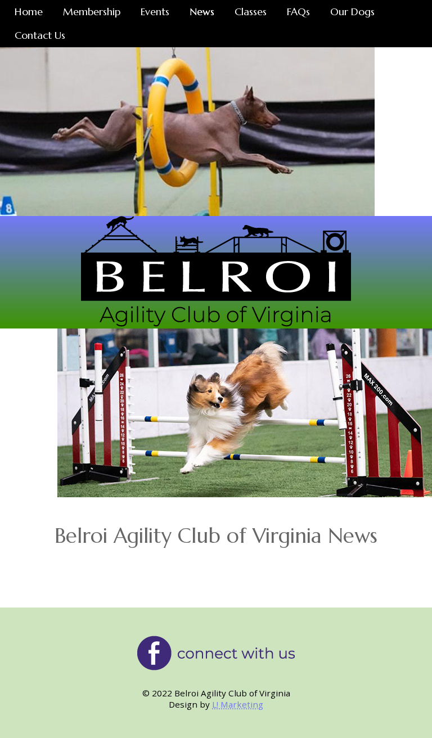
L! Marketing (237, 704)
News (202, 11)
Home (29, 11)
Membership (91, 11)
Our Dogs (352, 11)
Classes (251, 11)
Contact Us (40, 35)
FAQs (298, 11)
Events (155, 11)
